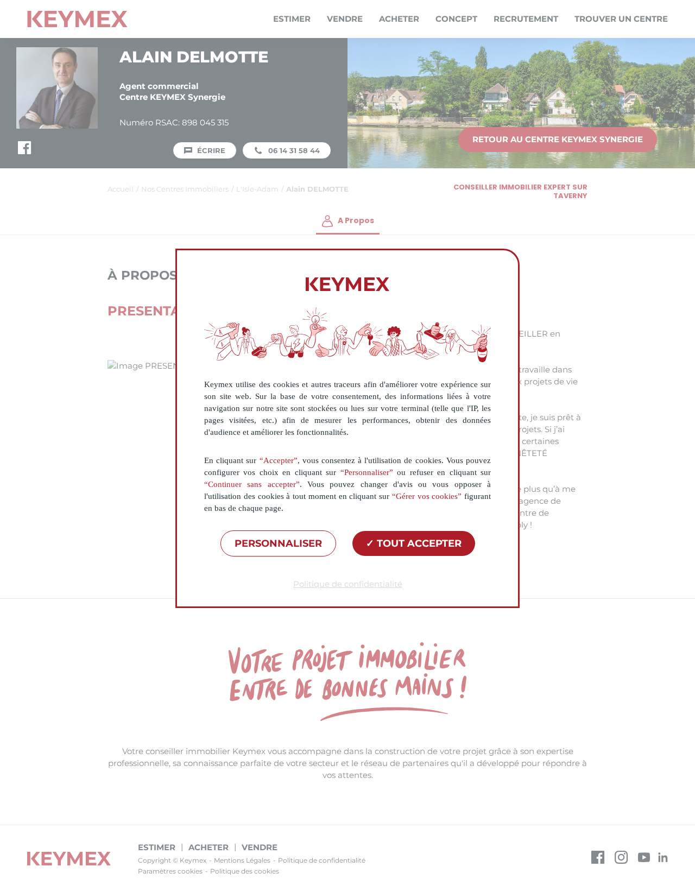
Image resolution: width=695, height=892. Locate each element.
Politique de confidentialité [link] (347, 584)
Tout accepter (418, 543)
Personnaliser (278, 543)
